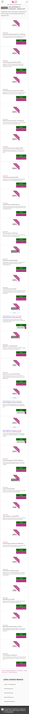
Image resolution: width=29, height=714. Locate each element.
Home (3, 670)
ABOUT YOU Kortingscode (10, 684)
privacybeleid (9, 712)
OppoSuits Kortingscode (9, 701)
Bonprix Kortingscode (9, 697)
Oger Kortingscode (7, 316)
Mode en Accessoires (11, 670)
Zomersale (20, 670)
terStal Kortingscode (8, 692)
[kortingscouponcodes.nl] (14, 1)
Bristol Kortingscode (8, 688)
